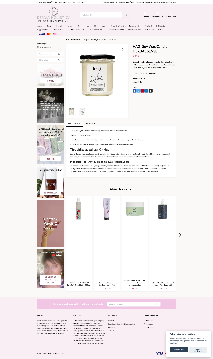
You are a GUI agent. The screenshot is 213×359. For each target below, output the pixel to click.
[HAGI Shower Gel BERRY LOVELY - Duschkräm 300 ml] (79, 243)
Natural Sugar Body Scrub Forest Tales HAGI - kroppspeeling (134, 288)
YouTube (149, 333)
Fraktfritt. (111, 336)
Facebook (149, 326)
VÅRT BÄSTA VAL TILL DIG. (97, 35)
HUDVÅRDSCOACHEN (116, 35)
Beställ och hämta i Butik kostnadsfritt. (121, 329)
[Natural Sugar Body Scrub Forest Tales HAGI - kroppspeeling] (134, 242)
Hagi (86, 45)
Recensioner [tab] (92, 128)
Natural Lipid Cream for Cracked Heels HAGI (106, 289)
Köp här (50, 164)
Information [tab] (74, 128)
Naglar (103, 31)
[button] (179, 240)
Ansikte (39, 31)
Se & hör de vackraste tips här (50, 285)
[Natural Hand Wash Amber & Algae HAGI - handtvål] (162, 243)
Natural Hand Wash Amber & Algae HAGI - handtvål (163, 289)
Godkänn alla (179, 349)
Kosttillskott (148, 31)
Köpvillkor (111, 333)
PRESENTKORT (150, 35)
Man (79, 31)
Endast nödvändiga (198, 350)
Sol (95, 31)
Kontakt (111, 326)
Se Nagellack (50, 198)
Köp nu (50, 86)
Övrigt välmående (161, 31)
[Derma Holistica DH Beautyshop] (59, 17)
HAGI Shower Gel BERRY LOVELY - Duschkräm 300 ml (78, 289)
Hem (67, 45)
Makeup (69, 31)
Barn (87, 31)
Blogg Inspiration (42, 35)
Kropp (49, 31)
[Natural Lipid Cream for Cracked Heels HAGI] (107, 243)
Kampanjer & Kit (134, 31)
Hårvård (59, 31)
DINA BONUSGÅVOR (134, 35)
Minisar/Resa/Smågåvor (118, 31)
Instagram (149, 329)
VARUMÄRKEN (58, 35)
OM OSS (161, 35)
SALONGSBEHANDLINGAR (76, 35)
